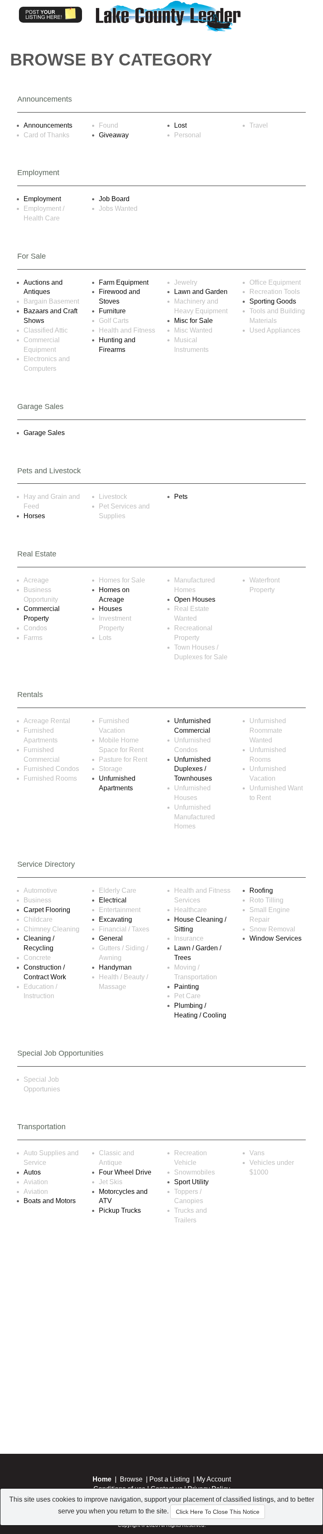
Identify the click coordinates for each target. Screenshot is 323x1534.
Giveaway (114, 135)
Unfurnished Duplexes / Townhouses (193, 769)
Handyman (115, 967)
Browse (131, 1479)
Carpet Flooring (47, 909)
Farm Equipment (123, 282)
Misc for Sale (193, 320)
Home (102, 1479)
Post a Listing (169, 1479)
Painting (186, 986)
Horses (34, 515)
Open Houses (194, 599)
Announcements (48, 125)
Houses (110, 608)
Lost (180, 125)
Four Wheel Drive (125, 1172)
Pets (181, 496)
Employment (42, 198)
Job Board (114, 198)
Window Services (275, 938)
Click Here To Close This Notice (217, 1511)
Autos (32, 1172)
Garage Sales (44, 432)
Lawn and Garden (201, 291)
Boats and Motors (50, 1200)
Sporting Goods (272, 301)
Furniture (112, 311)
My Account (213, 1479)
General (111, 938)
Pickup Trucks (120, 1210)
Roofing (261, 890)
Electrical (113, 900)
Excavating (115, 919)
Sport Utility (191, 1181)
